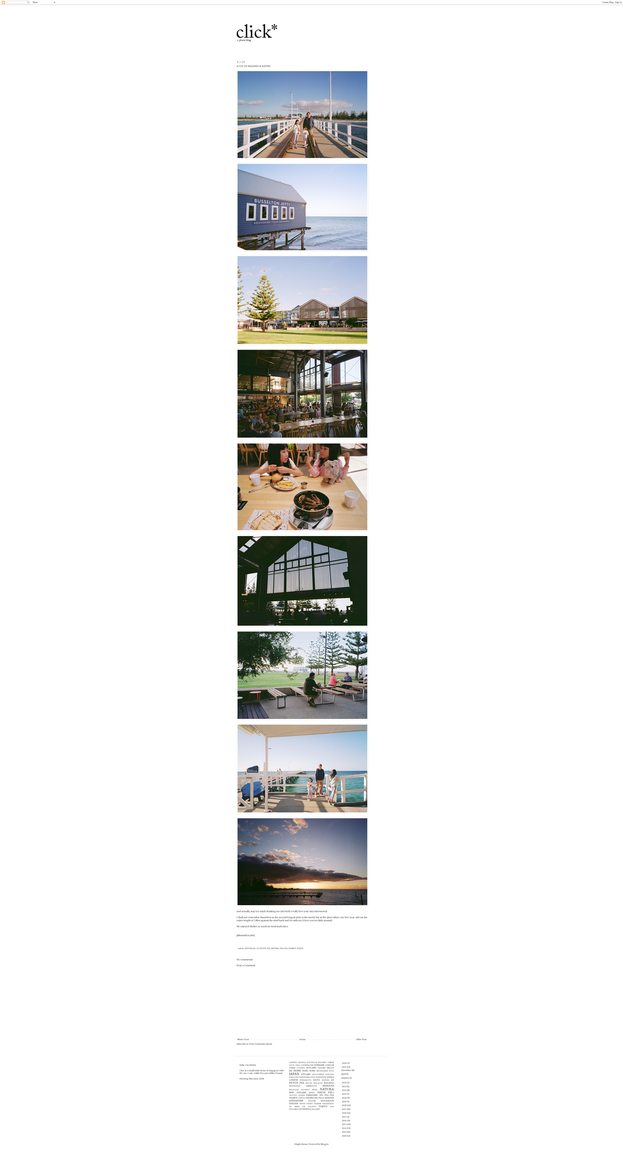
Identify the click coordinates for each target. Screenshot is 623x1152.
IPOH (331, 1071)
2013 (344, 1124)
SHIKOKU (329, 1098)
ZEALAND (315, 1109)
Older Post (361, 1039)
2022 (344, 1090)
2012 (344, 1128)
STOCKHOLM (327, 1101)
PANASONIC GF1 (314, 1095)
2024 (344, 1082)
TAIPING (309, 1104)
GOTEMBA (301, 1068)
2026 (344, 1063)
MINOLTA (328, 1085)
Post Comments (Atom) (260, 1044)
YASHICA (306, 1109)
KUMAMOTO (305, 1080)
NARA (315, 1090)
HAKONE (322, 1068)
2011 (344, 1132)
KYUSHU (325, 1080)
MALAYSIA (329, 1083)
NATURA (275, 948)
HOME (297, 1070)
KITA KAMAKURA (318, 1077)
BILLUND (322, 1062)
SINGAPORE (296, 1100)
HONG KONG (308, 1071)
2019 (344, 1101)
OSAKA (301, 1095)
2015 (344, 1117)
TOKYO (323, 1106)
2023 (344, 1086)
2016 (344, 1113)
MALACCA (318, 1083)
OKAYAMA (293, 1095)
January (345, 1078)
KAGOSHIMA (318, 1074)
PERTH (300, 948)
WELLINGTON (295, 1109)
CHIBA (297, 1065)
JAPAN (294, 1074)
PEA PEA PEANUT (288, 948)
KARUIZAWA (304, 1077)
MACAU (308, 1083)
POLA (321, 1098)
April (343, 1074)
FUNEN (292, 1068)
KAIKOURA (329, 1075)
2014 (344, 1120)
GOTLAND (311, 1068)
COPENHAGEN (306, 1065)
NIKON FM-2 (325, 1092)
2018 (344, 1105)
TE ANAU (294, 1106)
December (346, 1070)
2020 (344, 1098)
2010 (344, 1136)
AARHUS (293, 1062)
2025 (344, 1067)
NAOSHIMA (305, 1090)
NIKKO (312, 1092)
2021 (344, 1094)
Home (302, 1039)
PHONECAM (312, 1098)
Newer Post (243, 1039)
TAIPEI (302, 1103)
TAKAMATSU (328, 1103)
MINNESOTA (311, 1086)
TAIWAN (317, 1103)
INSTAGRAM (322, 1071)
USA (332, 1106)
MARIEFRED (294, 1086)
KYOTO (316, 1080)
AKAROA (302, 1062)
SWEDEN (293, 1103)
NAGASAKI (294, 1090)
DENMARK (319, 1065)
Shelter (253, 926)
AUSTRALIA (250, 948)
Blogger (324, 1144)
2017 (344, 1109)
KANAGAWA (294, 1077)
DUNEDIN (329, 1065)
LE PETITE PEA (263, 948)
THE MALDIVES (309, 1107)
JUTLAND (306, 1074)
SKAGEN (312, 1101)
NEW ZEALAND (297, 1092)
